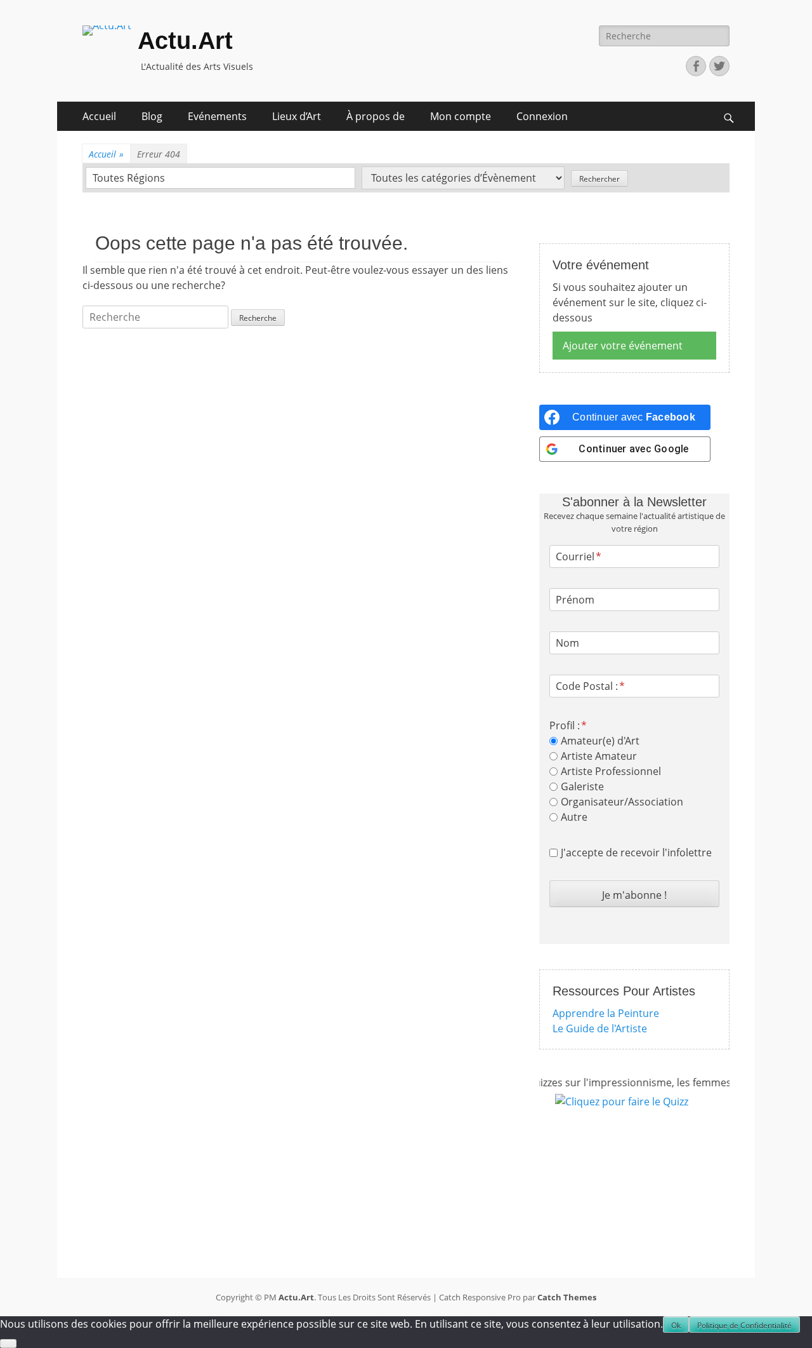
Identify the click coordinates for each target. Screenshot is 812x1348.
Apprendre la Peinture (606, 1013)
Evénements (217, 116)
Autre (574, 817)
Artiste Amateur (599, 756)
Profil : (564, 725)
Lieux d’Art (296, 116)
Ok (676, 1325)
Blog (151, 116)
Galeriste (582, 786)
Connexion (542, 116)
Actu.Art (185, 40)
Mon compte (460, 116)
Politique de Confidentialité (744, 1325)
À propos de (375, 116)
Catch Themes (566, 1297)
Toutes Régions (129, 178)
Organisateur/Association (622, 802)
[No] (8, 1343)
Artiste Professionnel (611, 771)
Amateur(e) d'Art (600, 741)
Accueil (99, 116)
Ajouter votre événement (623, 346)
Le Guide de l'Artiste (600, 1028)
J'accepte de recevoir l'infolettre (636, 852)
